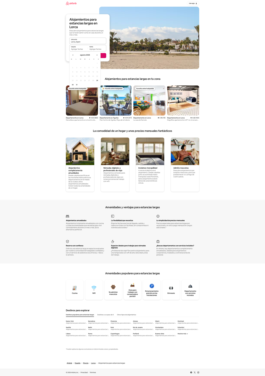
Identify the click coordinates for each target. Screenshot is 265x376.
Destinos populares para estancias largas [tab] (80, 315)
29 (97, 80)
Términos (93, 372)
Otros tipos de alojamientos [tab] (126, 315)
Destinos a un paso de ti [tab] (105, 315)
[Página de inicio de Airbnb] (71, 3)
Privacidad (84, 372)
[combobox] (88, 42)
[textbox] (78, 49)
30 (73, 85)
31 (76, 85)
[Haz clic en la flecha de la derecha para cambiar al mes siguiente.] (97, 55)
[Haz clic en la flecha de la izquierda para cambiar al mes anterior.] (73, 55)
